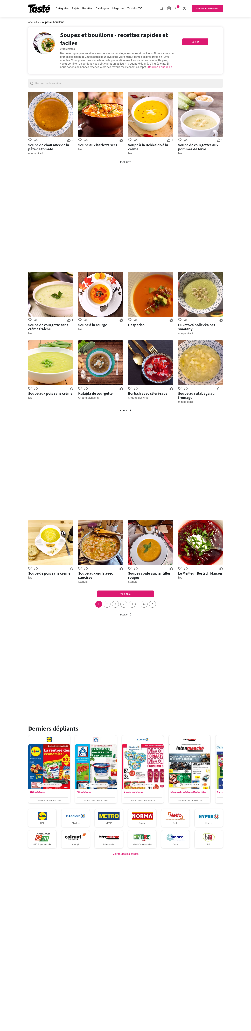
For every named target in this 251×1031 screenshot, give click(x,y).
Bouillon (153, 67)
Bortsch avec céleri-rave (147, 393)
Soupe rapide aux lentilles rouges (149, 575)
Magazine (118, 8)
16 (144, 604)
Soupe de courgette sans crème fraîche (48, 327)
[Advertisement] (125, 215)
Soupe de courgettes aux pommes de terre (198, 147)
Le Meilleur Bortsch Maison (200, 573)
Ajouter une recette (207, 8)
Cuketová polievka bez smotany (196, 327)
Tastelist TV (134, 8)
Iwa (80, 149)
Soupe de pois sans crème (49, 573)
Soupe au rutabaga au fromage (196, 395)
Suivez (195, 41)
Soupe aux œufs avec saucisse (95, 575)
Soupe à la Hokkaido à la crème (148, 147)
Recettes (87, 8)
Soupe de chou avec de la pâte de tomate (48, 147)
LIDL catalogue (37, 791)
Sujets (75, 8)
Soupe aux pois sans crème (50, 393)
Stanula (83, 581)
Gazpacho (136, 325)
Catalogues (102, 8)
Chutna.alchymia (88, 397)
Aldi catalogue (84, 791)
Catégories (62, 8)
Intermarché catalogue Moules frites (188, 791)
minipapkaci (35, 153)
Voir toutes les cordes (125, 854)
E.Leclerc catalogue (133, 791)
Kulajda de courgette (95, 393)
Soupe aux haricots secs (97, 145)
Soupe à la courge (92, 325)
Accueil (32, 22)
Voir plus (125, 594)
